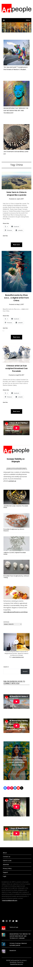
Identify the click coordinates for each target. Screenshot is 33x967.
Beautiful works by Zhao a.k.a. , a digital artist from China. (16, 298)
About (5, 853)
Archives (6, 622)
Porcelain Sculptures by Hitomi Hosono (13, 530)
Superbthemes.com (16, 964)
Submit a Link (7, 860)
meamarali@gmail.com (9, 900)
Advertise (6, 864)
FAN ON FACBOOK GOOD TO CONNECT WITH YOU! (14, 682)
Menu (28, 20)
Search (6, 667)
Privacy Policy (7, 868)
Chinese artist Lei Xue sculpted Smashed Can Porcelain (16, 368)
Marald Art (13, 950)
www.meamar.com (18, 657)
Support (5, 872)
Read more (16, 244)
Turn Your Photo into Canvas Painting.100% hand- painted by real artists (17, 761)
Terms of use (14, 927)
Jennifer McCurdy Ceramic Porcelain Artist (15, 506)
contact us (12, 481)
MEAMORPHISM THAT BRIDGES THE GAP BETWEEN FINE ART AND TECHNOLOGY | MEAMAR (20, 936)
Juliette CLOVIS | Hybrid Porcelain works (14, 553)
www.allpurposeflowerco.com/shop (15, 612)
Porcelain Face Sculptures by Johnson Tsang (16, 576)
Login (4, 876)
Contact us (6, 857)
